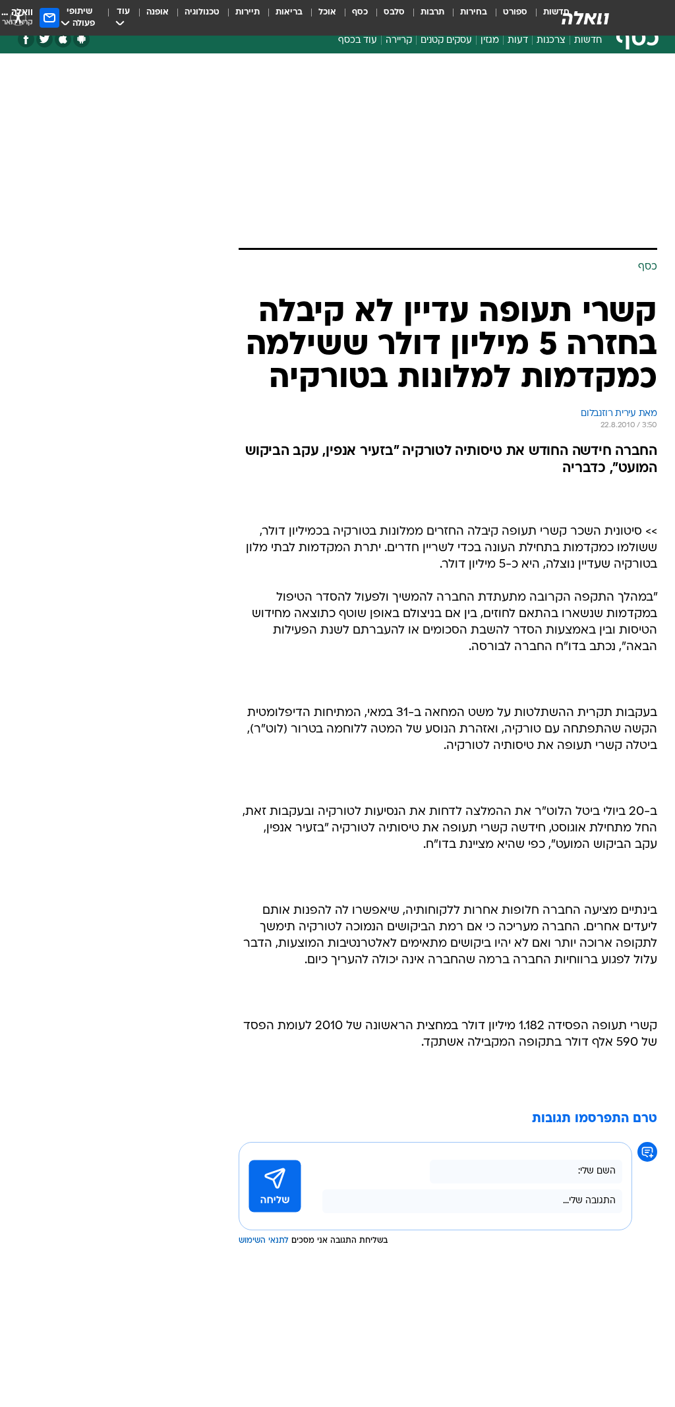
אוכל (327, 12)
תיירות (247, 12)
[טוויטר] (44, 39)
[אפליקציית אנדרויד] (81, 39)
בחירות (473, 12)
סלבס (394, 12)
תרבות (432, 12)
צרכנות (551, 40)
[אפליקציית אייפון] (63, 39)
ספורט (515, 12)
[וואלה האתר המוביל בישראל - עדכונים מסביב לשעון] (585, 17)
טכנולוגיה (202, 12)
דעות (518, 40)
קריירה (399, 40)
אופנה (157, 12)
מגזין (490, 40)
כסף (360, 12)
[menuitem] (507, 18)
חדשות (588, 40)
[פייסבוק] (26, 39)
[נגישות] (18, 17)
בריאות (289, 12)
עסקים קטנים (446, 40)
